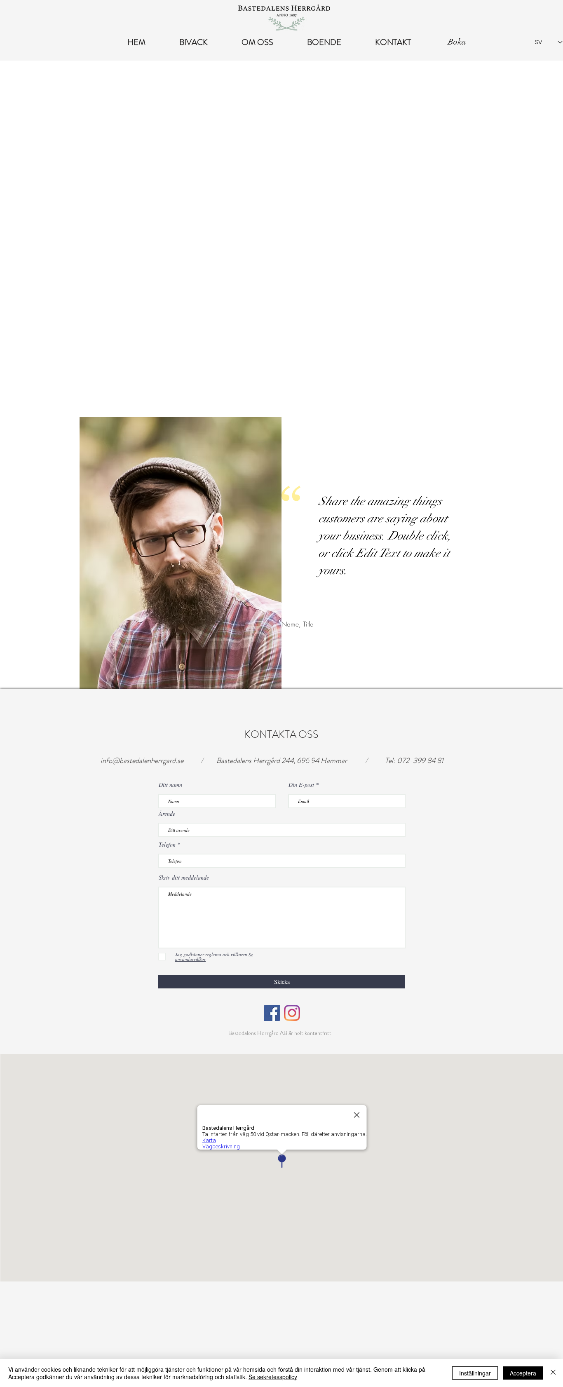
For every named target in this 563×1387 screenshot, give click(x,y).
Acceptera (523, 1373)
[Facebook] (272, 1013)
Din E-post (301, 785)
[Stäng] (553, 1373)
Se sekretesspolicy (273, 1377)
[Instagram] (292, 1013)
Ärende (167, 814)
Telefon (167, 844)
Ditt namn (170, 785)
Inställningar (475, 1373)
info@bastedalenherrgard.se (142, 760)
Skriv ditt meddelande (184, 877)
